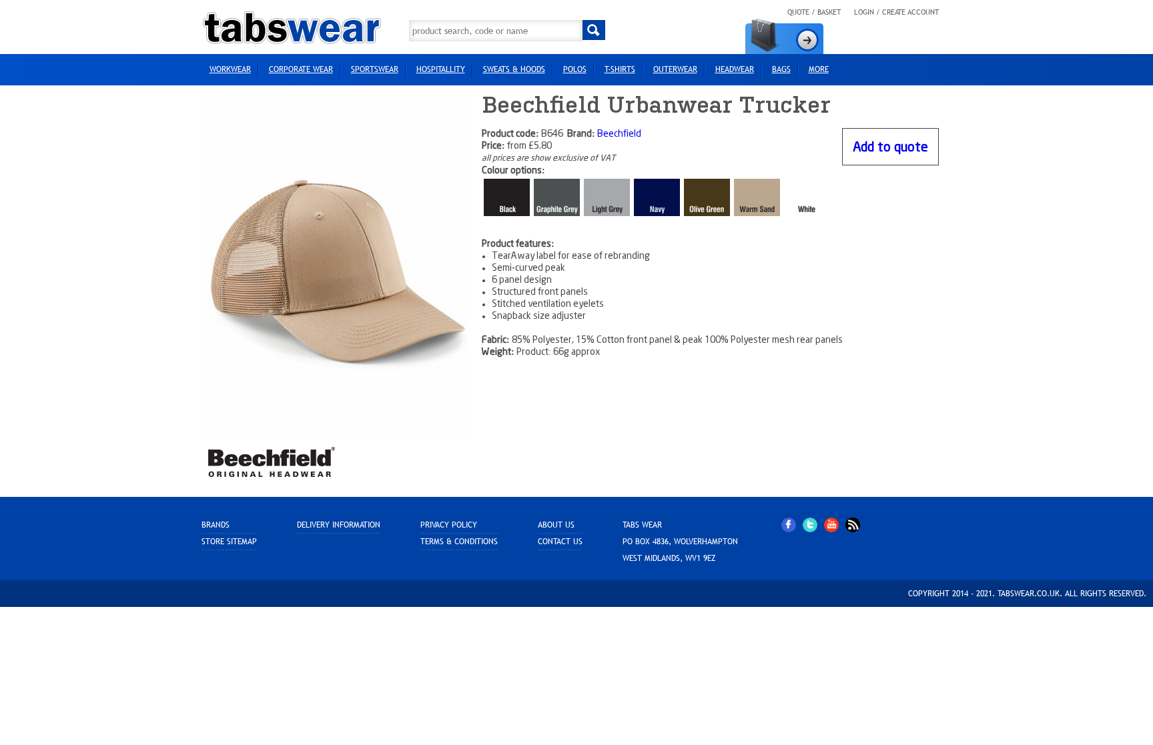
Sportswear (374, 69)
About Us (556, 525)
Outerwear (675, 69)
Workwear (230, 69)
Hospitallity (440, 69)
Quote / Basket (814, 12)
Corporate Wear (301, 69)
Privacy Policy (448, 525)
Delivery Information (338, 525)
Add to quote (890, 147)
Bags (781, 69)
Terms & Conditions (459, 542)
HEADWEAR (734, 69)
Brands (216, 525)
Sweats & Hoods (514, 69)
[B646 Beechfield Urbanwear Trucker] (335, 270)
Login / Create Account (896, 12)
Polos (575, 69)
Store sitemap (229, 542)
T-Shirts (620, 69)
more (819, 69)
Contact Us (560, 542)
